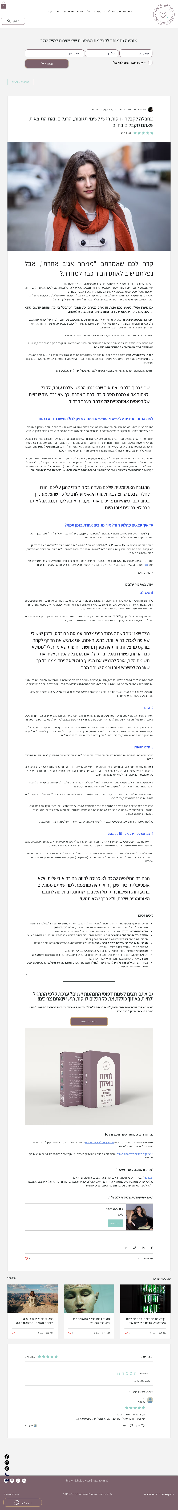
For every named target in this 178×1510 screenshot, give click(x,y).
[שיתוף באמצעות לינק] (134, 1247)
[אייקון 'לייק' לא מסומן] (142, 1426)
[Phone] (7, 1474)
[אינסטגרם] (12, 1481)
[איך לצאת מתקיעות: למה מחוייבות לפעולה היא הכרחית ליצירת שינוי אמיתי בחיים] (145, 1298)
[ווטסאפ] (18, 1481)
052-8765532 (101, 1480)
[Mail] (7, 1480)
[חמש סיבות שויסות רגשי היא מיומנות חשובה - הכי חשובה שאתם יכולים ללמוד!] (32, 1298)
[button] (3, 5)
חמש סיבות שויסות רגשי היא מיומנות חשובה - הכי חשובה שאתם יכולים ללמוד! (33, 1321)
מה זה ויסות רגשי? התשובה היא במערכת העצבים (91, 1321)
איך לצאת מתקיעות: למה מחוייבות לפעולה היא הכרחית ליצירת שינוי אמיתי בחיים (146, 1321)
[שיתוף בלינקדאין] (143, 1247)
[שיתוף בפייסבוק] (151, 1247)
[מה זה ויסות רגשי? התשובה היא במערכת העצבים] (89, 1298)
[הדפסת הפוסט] (126, 1247)
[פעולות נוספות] (27, 109)
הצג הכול (11, 1277)
